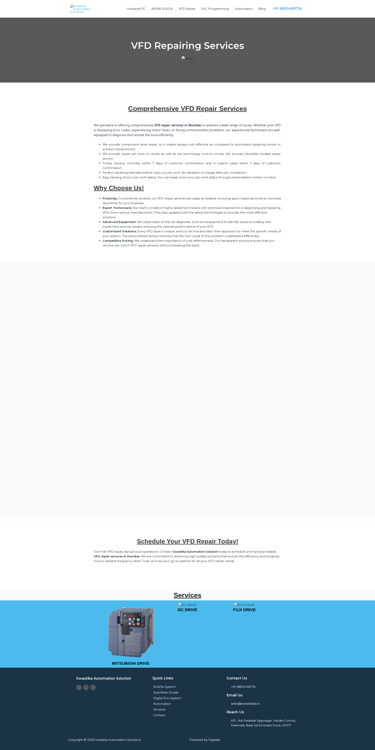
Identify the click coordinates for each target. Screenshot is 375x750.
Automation (244, 9)
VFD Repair (187, 9)
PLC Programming (215, 9)
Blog (261, 9)
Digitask (214, 740)
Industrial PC (136, 9)
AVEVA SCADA (162, 9)
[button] (98, 634)
